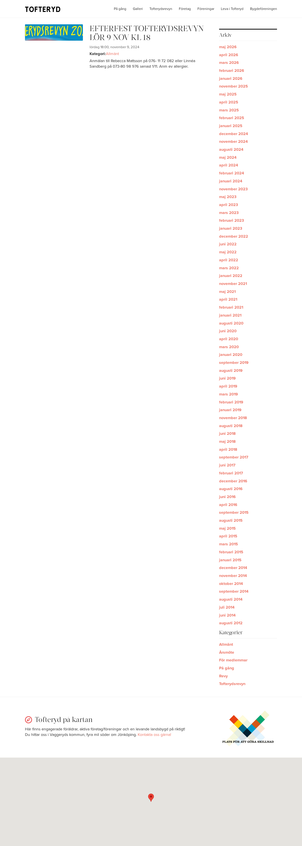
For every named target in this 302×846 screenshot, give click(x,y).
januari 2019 (230, 409)
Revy (223, 676)
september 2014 (233, 591)
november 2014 (233, 575)
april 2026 (228, 54)
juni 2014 (227, 615)
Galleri (138, 9)
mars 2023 (229, 212)
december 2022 (233, 236)
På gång (120, 9)
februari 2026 (231, 70)
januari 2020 (230, 354)
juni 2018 (227, 433)
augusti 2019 (231, 370)
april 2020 (228, 338)
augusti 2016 (231, 488)
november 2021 (233, 283)
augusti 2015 (231, 520)
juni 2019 (227, 378)
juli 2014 (227, 607)
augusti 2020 (231, 323)
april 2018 (228, 449)
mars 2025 (229, 110)
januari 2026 (230, 78)
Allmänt (112, 53)
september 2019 (233, 362)
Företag (185, 9)
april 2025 (228, 102)
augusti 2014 (231, 599)
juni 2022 (228, 244)
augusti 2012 (231, 623)
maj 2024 (228, 157)
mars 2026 (229, 62)
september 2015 (233, 512)
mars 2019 (228, 394)
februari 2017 (231, 473)
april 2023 (228, 204)
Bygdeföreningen (263, 9)
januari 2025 (230, 125)
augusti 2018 (231, 425)
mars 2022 (229, 267)
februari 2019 (231, 402)
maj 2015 (227, 528)
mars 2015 (228, 544)
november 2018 (233, 417)
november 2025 (233, 86)
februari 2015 (231, 552)
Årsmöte (226, 652)
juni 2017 (227, 465)
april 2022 (228, 260)
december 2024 (233, 133)
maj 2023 (228, 196)
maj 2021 (227, 291)
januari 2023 (230, 228)
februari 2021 (231, 307)
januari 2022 (230, 275)
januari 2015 (230, 560)
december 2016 (233, 481)
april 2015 (228, 536)
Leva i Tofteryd (232, 9)
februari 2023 (231, 220)
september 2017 (233, 457)
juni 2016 (227, 496)
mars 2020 (229, 346)
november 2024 (233, 141)
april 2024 (228, 165)
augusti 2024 (231, 149)
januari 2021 (230, 315)
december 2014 (233, 567)
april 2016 (228, 504)
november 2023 (233, 189)
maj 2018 (227, 441)
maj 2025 (228, 94)
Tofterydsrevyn (160, 9)
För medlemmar (233, 660)
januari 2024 (230, 181)
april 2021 (228, 299)
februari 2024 (231, 173)
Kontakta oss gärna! (154, 734)
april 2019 (228, 386)
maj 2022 (228, 252)
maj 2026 (228, 46)
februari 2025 (231, 117)
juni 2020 (228, 330)
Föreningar (205, 9)
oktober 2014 (231, 583)
